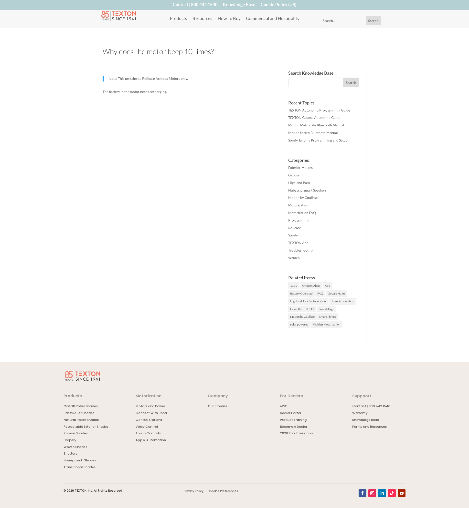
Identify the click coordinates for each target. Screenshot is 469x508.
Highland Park (299, 183)
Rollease (294, 228)
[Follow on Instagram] (372, 493)
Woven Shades (75, 447)
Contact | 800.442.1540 (195, 5)
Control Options (149, 420)
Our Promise (217, 406)
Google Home (336, 293)
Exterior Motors (300, 167)
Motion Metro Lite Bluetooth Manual (316, 125)
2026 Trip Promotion (296, 434)
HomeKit (296, 309)
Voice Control (147, 427)
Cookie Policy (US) (278, 5)
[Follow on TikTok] (392, 493)
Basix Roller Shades (79, 413)
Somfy (293, 235)
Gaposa (293, 175)
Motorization (298, 205)
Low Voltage (326, 309)
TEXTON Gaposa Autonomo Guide (314, 117)
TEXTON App (298, 243)
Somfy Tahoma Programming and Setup (318, 140)
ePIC (284, 406)
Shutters (70, 454)
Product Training (293, 420)
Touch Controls (148, 434)
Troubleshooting (300, 250)
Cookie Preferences (223, 491)
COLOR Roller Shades (81, 406)
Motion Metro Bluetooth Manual (313, 133)
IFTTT (310, 309)
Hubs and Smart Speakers (307, 190)
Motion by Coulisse (303, 197)
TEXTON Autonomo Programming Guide (319, 110)
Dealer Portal (290, 413)
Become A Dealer (293, 427)
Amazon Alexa (311, 285)
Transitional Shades (80, 467)
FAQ (320, 293)
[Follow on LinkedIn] (382, 493)
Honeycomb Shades (80, 461)
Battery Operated (301, 293)
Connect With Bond (151, 413)
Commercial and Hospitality (272, 19)
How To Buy (229, 19)
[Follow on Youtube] (401, 493)
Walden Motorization (327, 324)
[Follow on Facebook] (362, 493)
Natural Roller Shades (81, 420)
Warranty (360, 413)
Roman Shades (76, 434)
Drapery (70, 440)
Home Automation (342, 301)
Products (178, 19)
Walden (294, 258)
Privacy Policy (193, 491)
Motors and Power (150, 406)
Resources (202, 19)
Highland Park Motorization (308, 301)
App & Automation (151, 440)
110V (293, 285)
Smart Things (327, 316)
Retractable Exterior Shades (86, 427)
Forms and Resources (369, 427)
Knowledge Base (239, 5)
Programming (298, 220)
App (327, 285)
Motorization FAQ (302, 213)
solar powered (299, 324)
